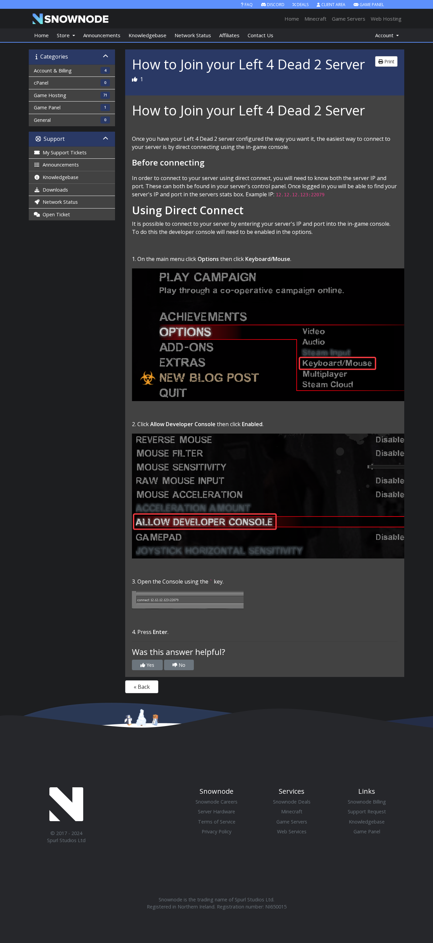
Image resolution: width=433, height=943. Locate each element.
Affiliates (229, 35)
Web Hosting (386, 18)
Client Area (333, 4)
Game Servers (348, 18)
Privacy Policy (216, 831)
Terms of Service (216, 821)
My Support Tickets (63, 152)
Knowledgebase (147, 35)
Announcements (101, 35)
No (181, 665)
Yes (149, 665)
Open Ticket (55, 214)
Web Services (291, 831)
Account (385, 35)
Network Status (193, 35)
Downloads (54, 190)
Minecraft (315, 18)
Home (291, 18)
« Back (142, 686)
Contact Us (260, 35)
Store (64, 35)
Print (388, 61)
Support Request (367, 811)
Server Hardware (216, 811)
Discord (275, 4)
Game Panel (372, 4)
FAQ (249, 4)
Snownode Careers (216, 801)
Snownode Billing (367, 801)
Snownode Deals (292, 801)
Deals (303, 4)
